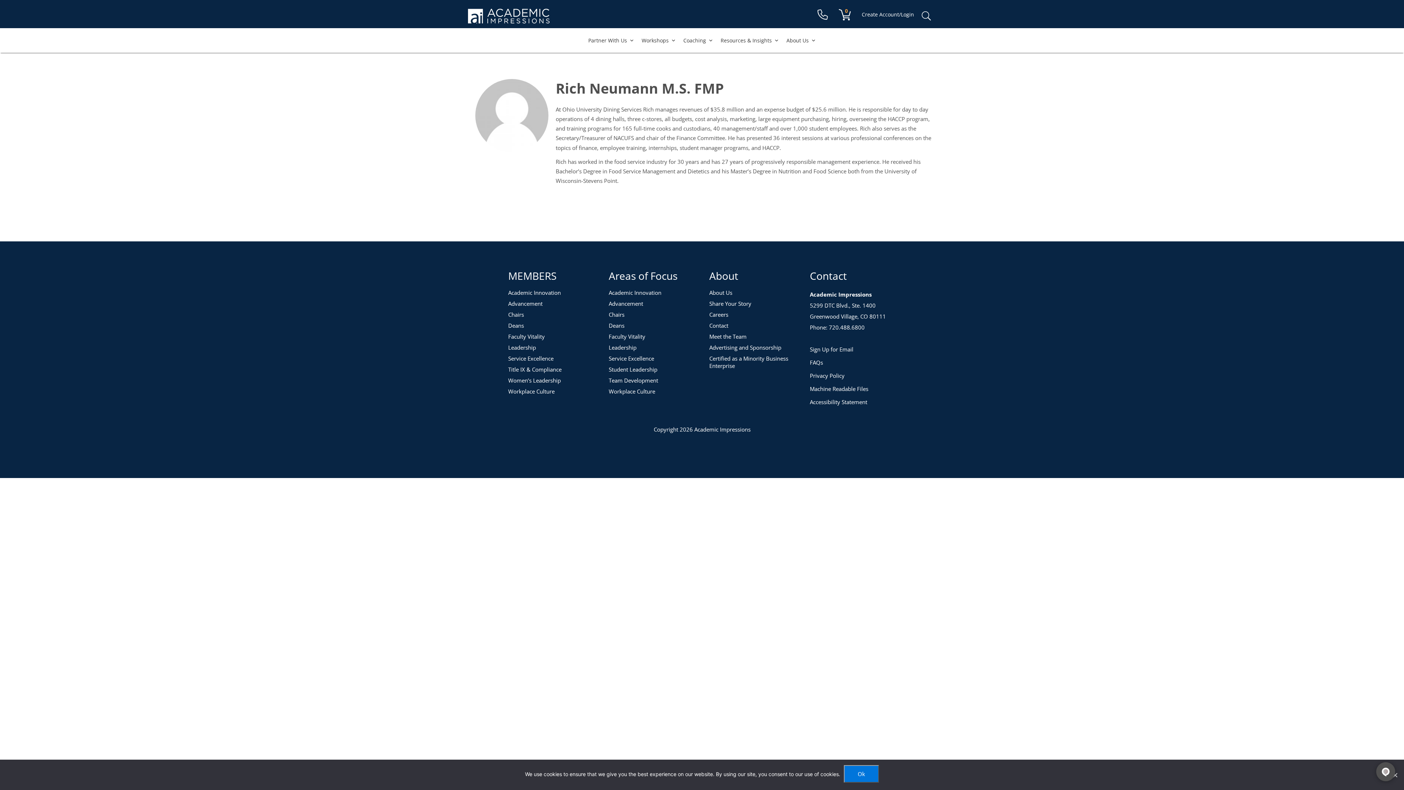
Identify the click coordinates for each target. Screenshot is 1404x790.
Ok (861, 774)
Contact (718, 325)
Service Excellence (531, 358)
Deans (516, 325)
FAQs (816, 362)
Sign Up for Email (831, 349)
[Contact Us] (823, 15)
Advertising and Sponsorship (745, 347)
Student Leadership (633, 369)
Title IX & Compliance (535, 369)
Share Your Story (730, 303)
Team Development (633, 380)
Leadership (522, 347)
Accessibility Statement (838, 402)
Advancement (525, 303)
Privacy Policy (827, 375)
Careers (718, 314)
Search (926, 16)
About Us (797, 40)
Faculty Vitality (526, 336)
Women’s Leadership (534, 380)
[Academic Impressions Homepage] (509, 19)
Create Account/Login (888, 14)
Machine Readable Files (839, 388)
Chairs (516, 314)
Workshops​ (655, 40)
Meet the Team (728, 336)
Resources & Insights (746, 40)
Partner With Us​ (607, 40)
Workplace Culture (531, 391)
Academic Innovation (534, 292)
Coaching (694, 40)
